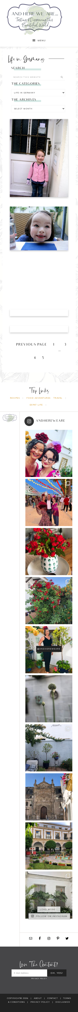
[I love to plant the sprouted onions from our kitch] (48, 698)
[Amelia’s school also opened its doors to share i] (48, 846)
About (38, 998)
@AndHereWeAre (48, 649)
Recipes (15, 398)
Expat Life (36, 405)
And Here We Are (39, 18)
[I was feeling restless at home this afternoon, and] (48, 895)
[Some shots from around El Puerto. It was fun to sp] (48, 796)
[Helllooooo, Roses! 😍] (48, 600)
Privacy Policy (39, 978)
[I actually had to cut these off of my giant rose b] (48, 551)
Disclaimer (62, 1002)
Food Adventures (39, 398)
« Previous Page (29, 345)
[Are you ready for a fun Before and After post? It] (48, 747)
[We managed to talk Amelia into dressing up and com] (48, 502)
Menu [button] (42, 40)
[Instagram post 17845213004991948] (48, 453)
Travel (58, 398)
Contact (52, 998)
